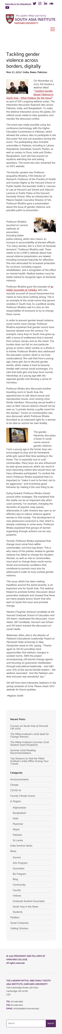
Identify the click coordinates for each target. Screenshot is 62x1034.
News (33, 72)
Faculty (17, 890)
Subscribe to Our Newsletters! (18, 4)
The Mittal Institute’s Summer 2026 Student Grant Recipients (29, 743)
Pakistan (42, 72)
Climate (14, 785)
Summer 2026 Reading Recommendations (23, 751)
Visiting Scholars (19, 928)
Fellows (17, 895)
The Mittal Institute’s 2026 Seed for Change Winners (29, 735)
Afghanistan (19, 807)
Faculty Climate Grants (22, 796)
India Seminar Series (21, 846)
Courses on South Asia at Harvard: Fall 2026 (29, 727)
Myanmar (18, 824)
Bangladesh (19, 813)
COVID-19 (15, 790)
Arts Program (20, 863)
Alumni (17, 857)
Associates (18, 868)
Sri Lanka (18, 840)
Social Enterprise (19, 923)
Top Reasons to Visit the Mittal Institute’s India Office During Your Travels (29, 761)
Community (19, 885)
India (26, 72)
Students (18, 912)
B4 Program (19, 874)
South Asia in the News (25, 906)
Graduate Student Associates (29, 901)
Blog (15, 879)
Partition (15, 917)
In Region (15, 801)
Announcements (19, 779)
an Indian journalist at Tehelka (29, 288)
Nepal (16, 829)
